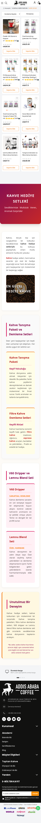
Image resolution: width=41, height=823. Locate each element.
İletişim (5, 741)
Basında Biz (7, 737)
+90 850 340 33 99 (14, 713)
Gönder (35, 794)
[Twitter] (4, 719)
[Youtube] (14, 719)
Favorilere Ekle (17, 20)
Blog (4, 750)
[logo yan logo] (20, 689)
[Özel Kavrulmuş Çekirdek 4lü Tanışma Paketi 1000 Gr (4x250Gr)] (30, 26)
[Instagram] (9, 719)
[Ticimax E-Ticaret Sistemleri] (20, 816)
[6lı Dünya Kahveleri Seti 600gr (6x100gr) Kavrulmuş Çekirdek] (30, 65)
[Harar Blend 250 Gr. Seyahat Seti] (30, 104)
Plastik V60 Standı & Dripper (10, 37)
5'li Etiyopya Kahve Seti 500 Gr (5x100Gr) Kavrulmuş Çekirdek (10, 76)
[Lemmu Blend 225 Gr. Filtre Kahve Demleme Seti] (11, 143)
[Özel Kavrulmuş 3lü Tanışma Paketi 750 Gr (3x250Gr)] (11, 104)
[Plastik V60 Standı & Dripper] (11, 26)
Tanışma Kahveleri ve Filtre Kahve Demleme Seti (30, 154)
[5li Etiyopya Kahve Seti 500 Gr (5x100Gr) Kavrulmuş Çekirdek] (11, 65)
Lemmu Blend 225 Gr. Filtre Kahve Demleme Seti (10, 154)
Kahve (9, 258)
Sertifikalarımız (8, 746)
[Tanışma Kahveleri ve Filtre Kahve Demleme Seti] (30, 143)
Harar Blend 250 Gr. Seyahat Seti (29, 115)
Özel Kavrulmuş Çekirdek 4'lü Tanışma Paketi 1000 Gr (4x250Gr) (30, 37)
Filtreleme (29, 14)
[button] (8, 32)
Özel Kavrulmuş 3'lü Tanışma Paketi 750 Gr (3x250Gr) (11, 115)
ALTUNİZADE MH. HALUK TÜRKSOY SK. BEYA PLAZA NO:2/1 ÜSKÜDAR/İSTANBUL (22, 700)
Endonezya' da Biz (9, 770)
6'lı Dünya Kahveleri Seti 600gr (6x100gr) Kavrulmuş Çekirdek (29, 76)
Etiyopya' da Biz (8, 766)
